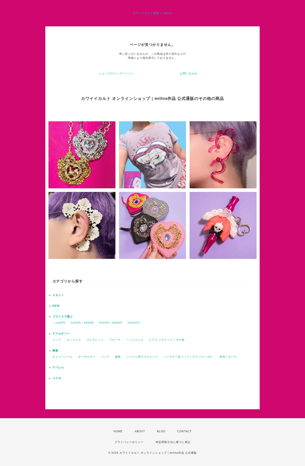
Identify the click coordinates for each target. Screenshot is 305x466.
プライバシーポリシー (129, 442)
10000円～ (134, 322)
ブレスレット (95, 339)
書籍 (118, 356)
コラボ (56, 378)
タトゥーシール (62, 356)
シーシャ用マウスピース (142, 356)
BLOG (161, 431)
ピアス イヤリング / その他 (166, 339)
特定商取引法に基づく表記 (173, 442)
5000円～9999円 (110, 322)
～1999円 (58, 322)
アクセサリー (61, 333)
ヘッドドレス (135, 339)
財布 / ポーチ (228, 356)
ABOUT (140, 431)
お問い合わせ (188, 73)
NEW (55, 305)
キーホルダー (87, 356)
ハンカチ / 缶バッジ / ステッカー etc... (188, 356)
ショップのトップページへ (116, 73)
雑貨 (55, 350)
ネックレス (74, 339)
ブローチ (115, 339)
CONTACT (184, 431)
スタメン (58, 295)
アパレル (58, 367)
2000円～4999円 (82, 322)
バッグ (105, 356)
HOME (118, 431)
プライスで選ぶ (62, 316)
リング (56, 339)
